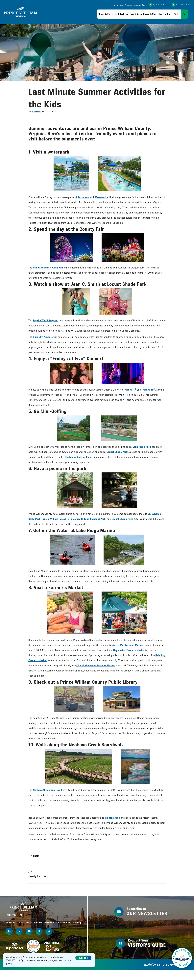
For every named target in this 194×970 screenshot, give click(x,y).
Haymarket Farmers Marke (128, 650)
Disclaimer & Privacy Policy (58, 922)
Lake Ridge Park (141, 446)
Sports (144, 5)
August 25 (148, 389)
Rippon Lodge (112, 817)
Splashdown (82, 197)
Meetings (137, 5)
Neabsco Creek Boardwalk (48, 789)
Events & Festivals (119, 14)
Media (29, 922)
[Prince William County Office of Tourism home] (20, 12)
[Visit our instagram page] (19, 931)
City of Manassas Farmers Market (95, 665)
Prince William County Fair (48, 267)
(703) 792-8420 (14, 915)
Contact (21, 922)
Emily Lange (36, 112)
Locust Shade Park (117, 451)
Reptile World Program (45, 320)
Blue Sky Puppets (43, 336)
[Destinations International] (33, 946)
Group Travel (118, 5)
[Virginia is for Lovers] (51, 946)
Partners (38, 922)
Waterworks (101, 197)
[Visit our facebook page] (9, 931)
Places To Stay (149, 14)
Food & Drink (136, 14)
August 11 (130, 389)
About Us (10, 922)
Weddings (128, 5)
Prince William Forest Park (57, 518)
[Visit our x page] (39, 931)
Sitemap (77, 922)
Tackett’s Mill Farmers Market (126, 645)
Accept (83, 957)
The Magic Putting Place (78, 456)
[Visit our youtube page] (29, 931)
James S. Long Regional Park (89, 518)
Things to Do (104, 14)
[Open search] (184, 14)
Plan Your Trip (164, 14)
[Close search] (190, 14)
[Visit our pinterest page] (49, 931)
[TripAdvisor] (14, 946)
